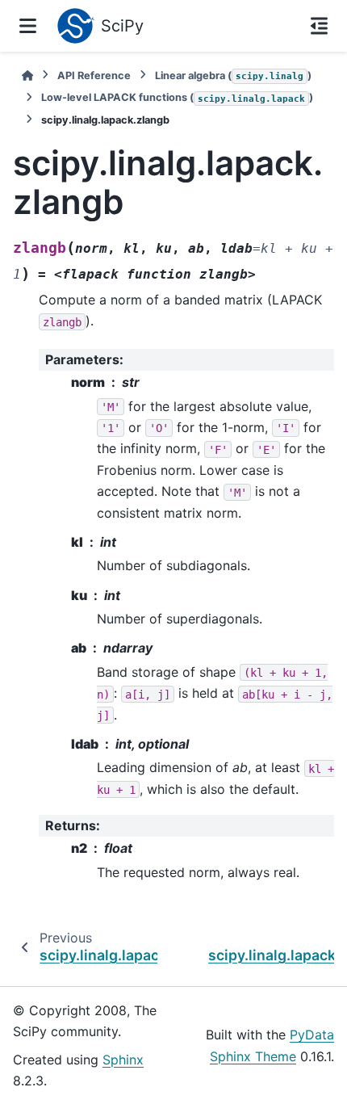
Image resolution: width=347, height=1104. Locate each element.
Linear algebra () (233, 75)
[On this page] (319, 26)
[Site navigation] (28, 26)
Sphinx (123, 1060)
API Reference (94, 75)
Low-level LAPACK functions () (177, 97)
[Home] (27, 75)
